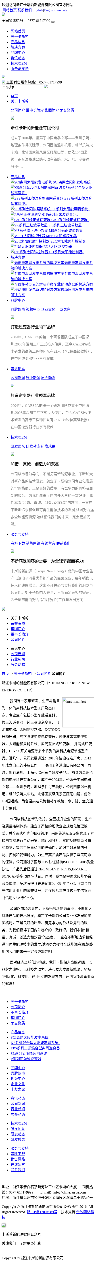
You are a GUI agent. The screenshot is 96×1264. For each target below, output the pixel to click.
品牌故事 (18, 309)
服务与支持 (20, 69)
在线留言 (48, 543)
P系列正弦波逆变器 (26, 1059)
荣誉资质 (67, 110)
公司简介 (18, 110)
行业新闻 (33, 378)
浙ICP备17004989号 (42, 1212)
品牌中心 (18, 53)
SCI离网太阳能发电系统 (29, 1037)
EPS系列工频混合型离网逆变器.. (36, 1048)
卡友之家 (63, 309)
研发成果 (48, 446)
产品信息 (18, 42)
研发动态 (33, 446)
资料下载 (18, 543)
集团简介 (52, 110)
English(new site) (56, 10)
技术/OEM (19, 63)
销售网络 (33, 543)
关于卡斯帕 (20, 36)
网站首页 (9, 10)
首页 (14, 96)
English (37, 10)
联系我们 (24, 10)
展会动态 (48, 378)
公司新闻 (18, 378)
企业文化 (48, 309)
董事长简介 (35, 110)
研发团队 (18, 446)
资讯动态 (18, 58)
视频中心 (33, 309)
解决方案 (18, 47)
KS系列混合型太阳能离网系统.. (35, 1043)
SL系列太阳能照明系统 (29, 1053)
